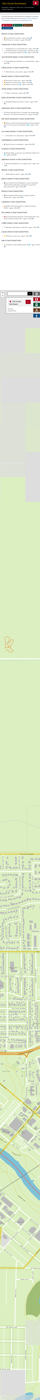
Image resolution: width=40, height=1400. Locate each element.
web (23, 153)
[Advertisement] (20, 269)
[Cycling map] (36, 310)
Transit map (18, 25)
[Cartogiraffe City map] (35, 3)
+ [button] (2, 292)
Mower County (27, 18)
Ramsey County (10, 20)
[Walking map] (36, 316)
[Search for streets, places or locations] (30, 293)
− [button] (2, 295)
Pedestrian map (8, 28)
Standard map (8, 25)
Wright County (28, 20)
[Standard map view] (36, 299)
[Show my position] (36, 294)
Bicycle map (29, 25)
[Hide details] (28, 302)
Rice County (18, 20)
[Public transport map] (36, 305)
